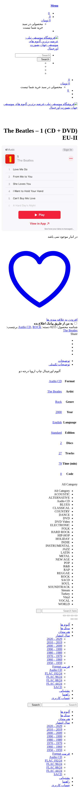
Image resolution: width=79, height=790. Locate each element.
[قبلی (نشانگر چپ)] (75, 619)
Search (44, 59)
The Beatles (70, 330)
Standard (56, 432)
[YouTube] (42, 69)
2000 (59, 412)
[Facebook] (42, 63)
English (57, 422)
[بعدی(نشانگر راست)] (72, 619)
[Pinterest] (68, 347)
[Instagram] (42, 73)
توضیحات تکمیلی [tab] (59, 364)
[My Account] (49, 31)
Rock (58, 401)
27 (60, 453)
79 (60, 463)
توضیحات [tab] (64, 360)
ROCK (37, 327)
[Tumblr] (42, 66)
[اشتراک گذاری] (68, 615)
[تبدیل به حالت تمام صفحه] (72, 615)
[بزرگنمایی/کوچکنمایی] (75, 615)
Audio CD (24, 327)
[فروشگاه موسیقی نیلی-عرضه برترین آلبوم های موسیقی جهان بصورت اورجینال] (39, 48)
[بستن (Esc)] (64, 615)
